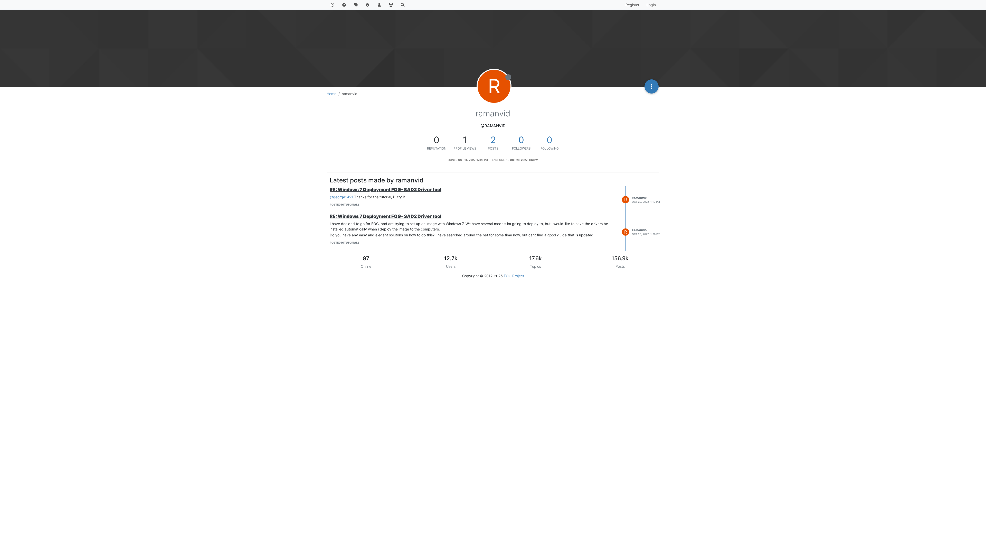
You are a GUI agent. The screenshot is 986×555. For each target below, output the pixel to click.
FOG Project (514, 276)
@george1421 (341, 197)
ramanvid (639, 197)
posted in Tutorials (344, 204)
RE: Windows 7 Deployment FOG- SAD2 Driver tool (385, 189)
